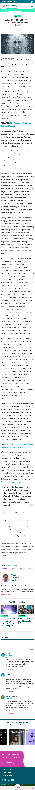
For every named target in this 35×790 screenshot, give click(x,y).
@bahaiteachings (17, 725)
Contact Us (6, 769)
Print (30, 568)
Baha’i (3, 510)
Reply (12, 670)
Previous (1, 737)
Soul (7, 565)
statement (16, 482)
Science (17, 16)
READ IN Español (26, 32)
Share (2, 32)
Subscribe (8, 762)
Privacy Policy (8, 772)
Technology (14, 565)
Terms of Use (7, 775)
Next (33, 737)
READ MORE (5, 594)
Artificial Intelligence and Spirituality (21, 60)
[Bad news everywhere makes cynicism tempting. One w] (17, 737)
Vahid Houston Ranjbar (15, 577)
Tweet (8, 32)
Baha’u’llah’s (6, 482)
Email (21, 568)
